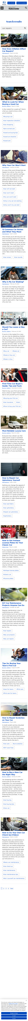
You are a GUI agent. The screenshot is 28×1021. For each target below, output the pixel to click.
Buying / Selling (6, 106)
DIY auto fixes (9, 747)
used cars (7, 140)
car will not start (9, 189)
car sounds (18, 257)
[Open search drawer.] (25, 7)
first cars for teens (10, 693)
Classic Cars (5, 547)
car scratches (18, 743)
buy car (6, 351)
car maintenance (9, 870)
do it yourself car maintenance (14, 878)
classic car (7, 574)
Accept (14, 1015)
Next (11, 888)
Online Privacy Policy (13, 1003)
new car (7, 808)
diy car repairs (9, 639)
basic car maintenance (11, 862)
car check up (8, 866)
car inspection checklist (12, 120)
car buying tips (9, 804)
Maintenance (5, 53)
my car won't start (10, 197)
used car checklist (10, 136)
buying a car (8, 116)
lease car (16, 351)
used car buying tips (11, 132)
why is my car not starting (13, 201)
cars (18, 402)
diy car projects (9, 635)
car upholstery (9, 508)
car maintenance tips (11, 874)
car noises (7, 257)
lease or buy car (9, 355)
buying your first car (11, 398)
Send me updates (21, 3)
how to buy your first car (12, 406)
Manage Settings (14, 1013)
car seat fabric (9, 504)
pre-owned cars (9, 128)
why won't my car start (11, 205)
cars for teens (8, 689)
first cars (20, 689)
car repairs (7, 630)
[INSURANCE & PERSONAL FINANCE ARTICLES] (14, 8)
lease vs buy (8, 359)
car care (7, 743)
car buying (7, 800)
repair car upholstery (11, 512)
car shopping (8, 124)
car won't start (9, 193)
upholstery (7, 516)
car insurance (8, 402)
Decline (14, 1018)
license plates (8, 578)
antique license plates (11, 570)
